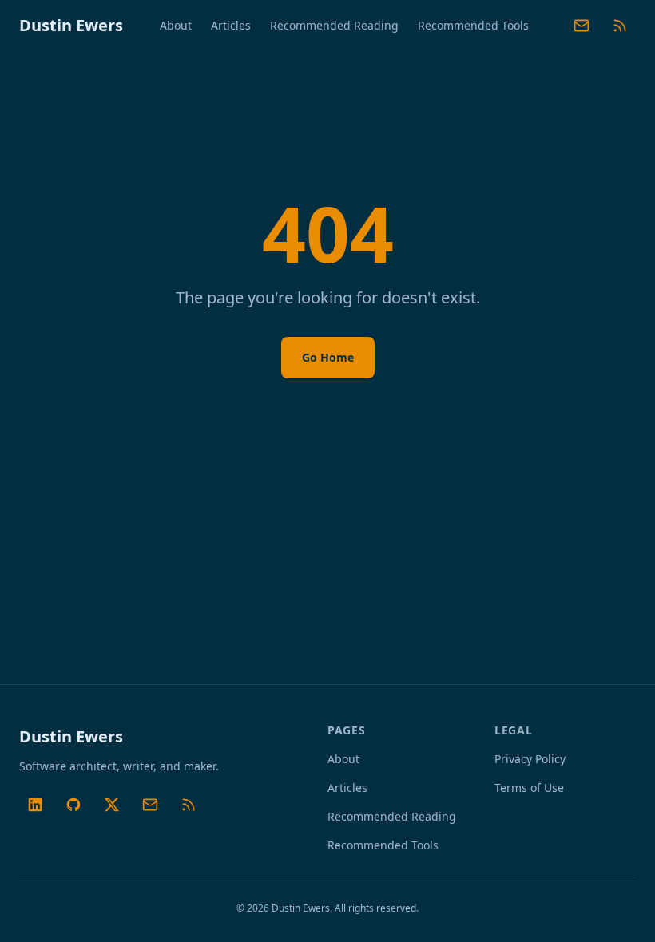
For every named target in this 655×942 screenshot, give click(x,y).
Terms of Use (529, 787)
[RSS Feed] (620, 26)
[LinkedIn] (35, 805)
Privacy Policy (530, 758)
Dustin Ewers (71, 25)
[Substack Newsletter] (581, 26)
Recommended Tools (473, 25)
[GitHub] (73, 805)
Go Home (328, 357)
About (176, 25)
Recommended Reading (334, 25)
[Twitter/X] (112, 805)
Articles (231, 25)
